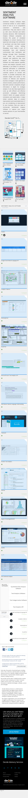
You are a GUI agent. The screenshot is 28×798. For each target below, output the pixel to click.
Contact (16, 774)
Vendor (16, 776)
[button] (4, 649)
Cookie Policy (17, 772)
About (4, 772)
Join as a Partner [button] (14, 732)
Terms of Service (7, 774)
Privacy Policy (6, 776)
